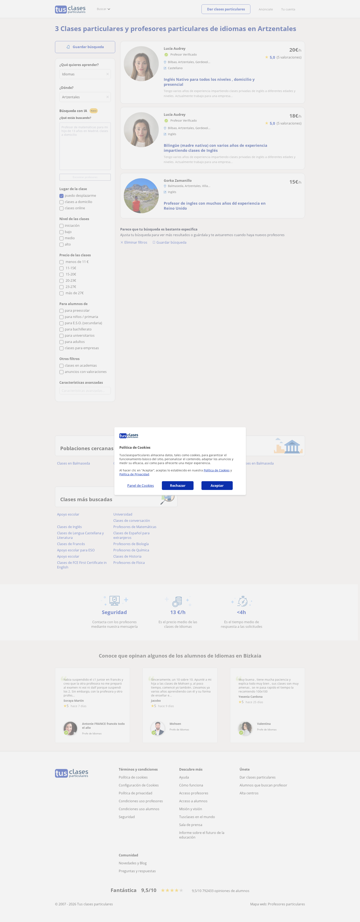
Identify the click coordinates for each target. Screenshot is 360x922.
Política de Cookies (217, 470)
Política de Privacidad (134, 474)
